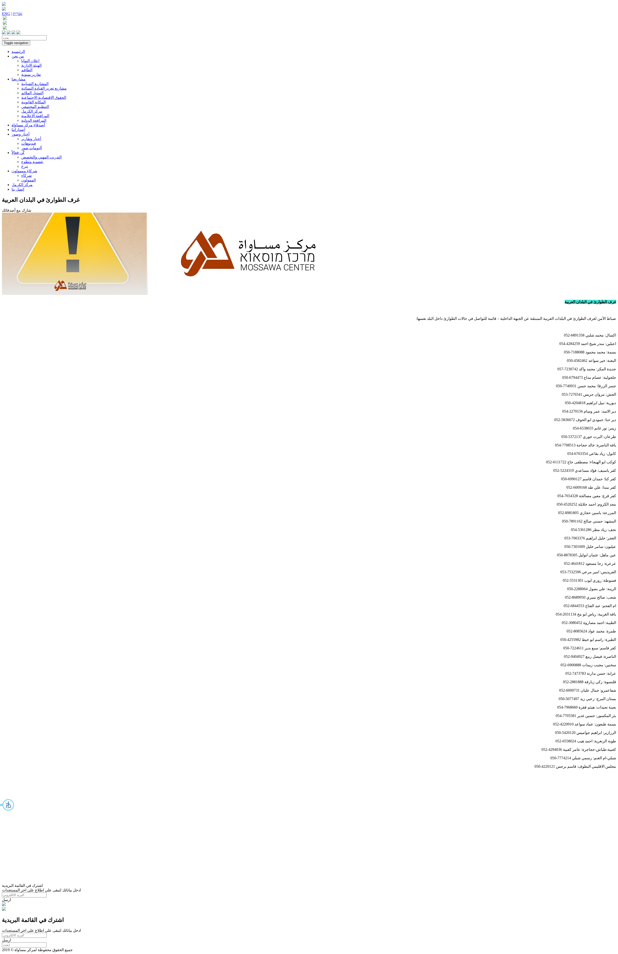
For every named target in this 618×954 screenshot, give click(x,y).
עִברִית (17, 14)
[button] (7, 805)
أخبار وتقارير (31, 139)
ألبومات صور (31, 148)
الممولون (28, 180)
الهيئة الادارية (31, 65)
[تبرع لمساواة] (4, 905)
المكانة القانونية (33, 102)
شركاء (26, 175)
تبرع (24, 166)
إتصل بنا (18, 189)
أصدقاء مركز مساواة (28, 125)
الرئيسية (18, 52)
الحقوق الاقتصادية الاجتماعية (43, 97)
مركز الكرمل (31, 111)
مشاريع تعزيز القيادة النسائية (44, 88)
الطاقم (26, 70)
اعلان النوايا (30, 61)
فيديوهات (28, 143)
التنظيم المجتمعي (35, 107)
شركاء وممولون (24, 171)
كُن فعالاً (18, 153)
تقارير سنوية (31, 74)
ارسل (6, 900)
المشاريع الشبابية (35, 84)
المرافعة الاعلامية (35, 116)
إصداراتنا (18, 130)
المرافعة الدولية (33, 120)
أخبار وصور (20, 134)
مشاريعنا (19, 79)
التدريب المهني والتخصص (41, 157)
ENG (6, 14)
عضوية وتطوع (32, 162)
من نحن (18, 56)
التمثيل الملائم (32, 93)
